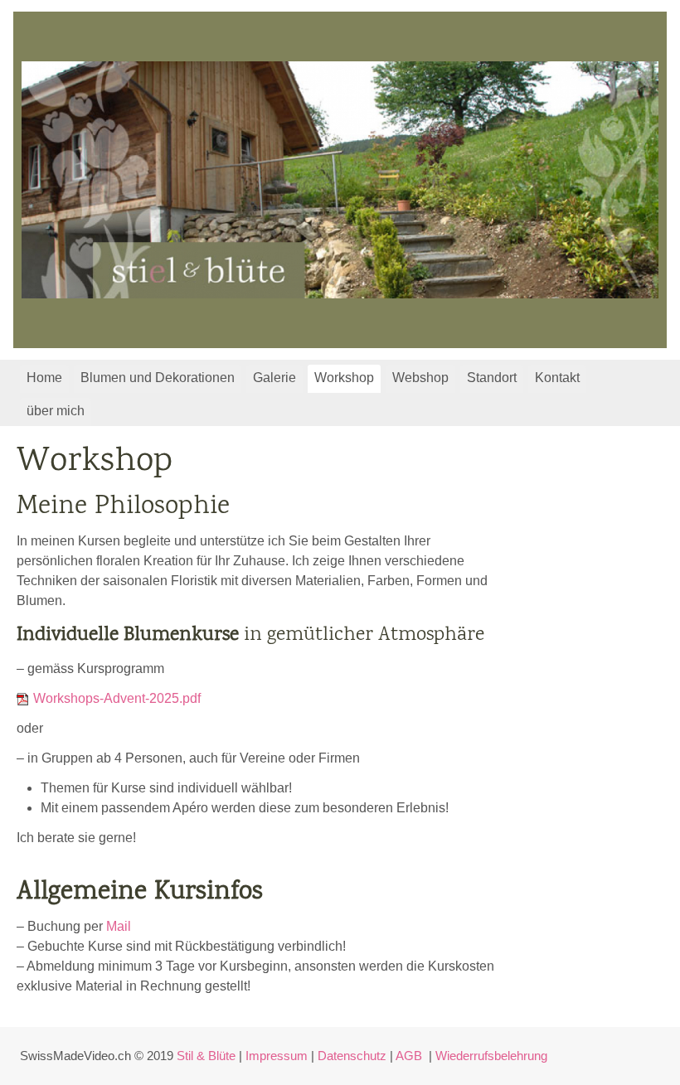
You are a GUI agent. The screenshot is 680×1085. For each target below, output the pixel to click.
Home (44, 378)
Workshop (344, 378)
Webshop (420, 378)
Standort (492, 378)
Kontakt (557, 378)
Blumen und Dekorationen (157, 378)
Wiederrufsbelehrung (491, 1056)
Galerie (274, 378)
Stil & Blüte (206, 1056)
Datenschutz (352, 1056)
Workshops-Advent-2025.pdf (117, 698)
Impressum (276, 1056)
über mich (56, 411)
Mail (118, 926)
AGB (409, 1056)
